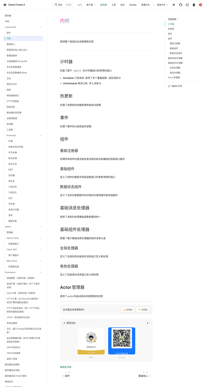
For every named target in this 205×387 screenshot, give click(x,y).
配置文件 (145, 4)
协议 (123, 4)
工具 (114, 4)
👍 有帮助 (127, 309)
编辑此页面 (65, 367)
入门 (79, 4)
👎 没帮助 (143, 309)
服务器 (103, 4)
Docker (133, 4)
